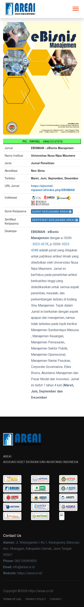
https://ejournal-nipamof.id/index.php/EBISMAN (53, 188)
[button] (75, 8)
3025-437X (40, 244)
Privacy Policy (35, 599)
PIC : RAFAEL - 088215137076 (42, 141)
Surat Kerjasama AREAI (50, 211)
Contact (56, 599)
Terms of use (12, 599)
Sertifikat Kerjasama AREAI (53, 219)
